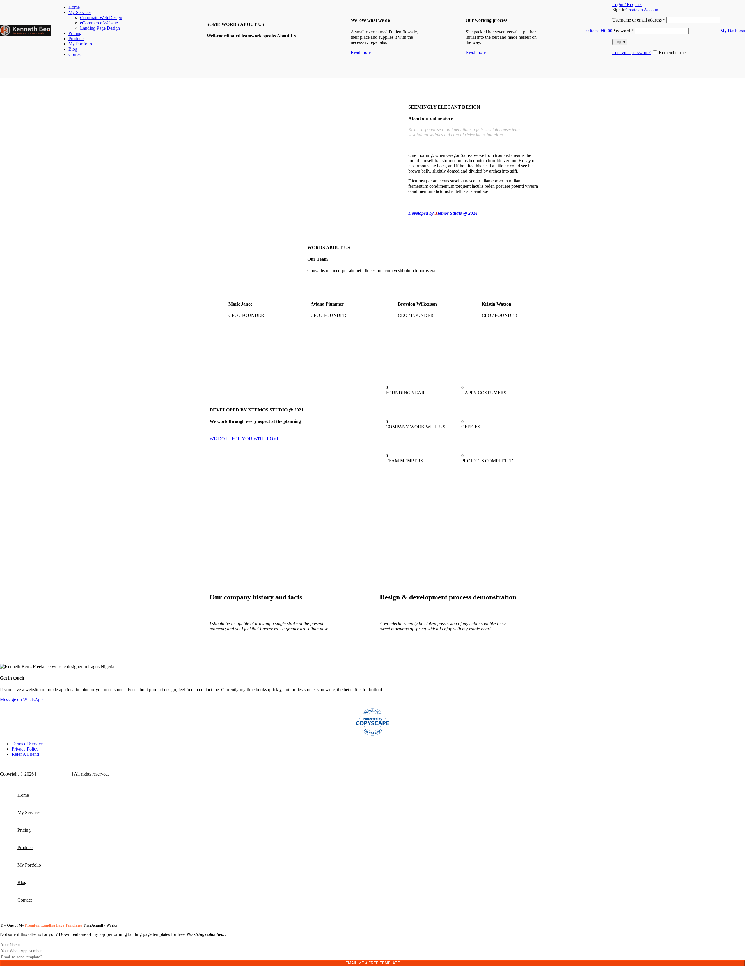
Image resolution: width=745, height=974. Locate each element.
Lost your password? (631, 52)
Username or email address (638, 19)
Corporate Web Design (101, 17)
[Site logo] (25, 57)
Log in (620, 42)
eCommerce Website (99, 22)
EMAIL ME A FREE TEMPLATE (372, 963)
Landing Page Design (100, 28)
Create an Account (642, 9)
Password (623, 30)
